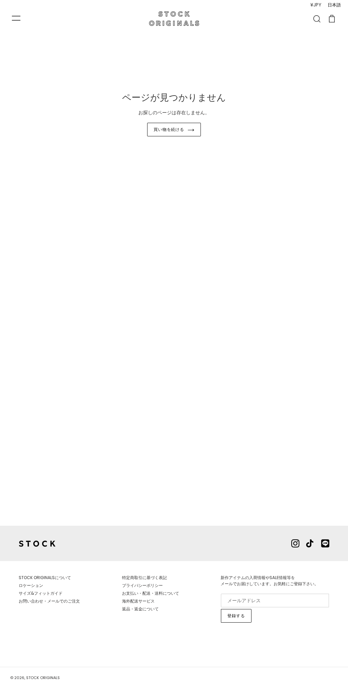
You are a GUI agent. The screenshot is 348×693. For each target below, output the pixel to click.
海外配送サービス (138, 601)
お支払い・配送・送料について (150, 593)
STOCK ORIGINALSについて (45, 577)
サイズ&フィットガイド (41, 593)
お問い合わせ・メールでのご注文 (49, 601)
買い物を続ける (169, 129)
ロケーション (31, 585)
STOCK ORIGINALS (43, 677)
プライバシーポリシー (142, 585)
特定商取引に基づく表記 (144, 577)
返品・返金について (140, 609)
